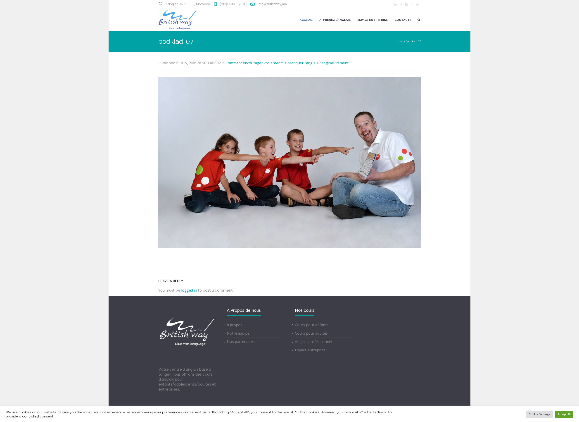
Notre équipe (238, 333)
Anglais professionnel (313, 341)
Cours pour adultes (311, 333)
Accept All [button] (564, 414)
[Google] (412, 4)
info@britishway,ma (272, 4)
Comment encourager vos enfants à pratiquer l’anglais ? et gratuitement (287, 62)
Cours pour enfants (311, 324)
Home (401, 41)
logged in (189, 290)
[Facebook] (401, 4)
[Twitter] (417, 4)
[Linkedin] (396, 4)
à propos (234, 324)
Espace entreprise (310, 350)
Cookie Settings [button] (539, 414)
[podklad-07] (289, 162)
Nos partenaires (241, 341)
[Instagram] (406, 4)
